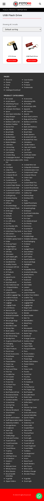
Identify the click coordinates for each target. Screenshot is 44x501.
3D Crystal (9, 99)
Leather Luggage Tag (13, 295)
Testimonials (28, 87)
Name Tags (28, 333)
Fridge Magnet (11, 246)
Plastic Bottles (10, 361)
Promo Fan (9, 382)
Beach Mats (28, 132)
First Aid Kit (27, 234)
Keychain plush (11, 282)
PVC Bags (9, 389)
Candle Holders (29, 145)
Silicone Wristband (12, 410)
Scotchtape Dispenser (31, 400)
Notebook (27, 336)
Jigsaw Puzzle (10, 277)
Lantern (26, 287)
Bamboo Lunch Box (30, 122)
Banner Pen (10, 127)
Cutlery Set (27, 193)
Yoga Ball (9, 479)
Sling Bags (27, 410)
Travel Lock (10, 446)
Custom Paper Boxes (13, 185)
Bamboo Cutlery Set (13, 122)
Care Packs (28, 152)
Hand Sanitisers (29, 259)
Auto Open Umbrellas (13, 114)
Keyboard (27, 280)
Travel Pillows (10, 448)
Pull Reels (9, 387)
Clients (8, 82)
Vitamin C (9, 461)
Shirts (26, 405)
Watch (8, 464)
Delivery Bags (28, 195)
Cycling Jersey (10, 195)
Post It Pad (27, 374)
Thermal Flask (29, 433)
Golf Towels (28, 257)
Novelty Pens (10, 338)
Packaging (9, 344)
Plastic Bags (28, 359)
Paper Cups (10, 346)
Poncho (26, 372)
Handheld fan (10, 262)
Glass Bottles (28, 252)
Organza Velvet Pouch (13, 341)
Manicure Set (10, 310)
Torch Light (27, 438)
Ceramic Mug (10, 155)
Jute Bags (9, 280)
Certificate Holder (30, 155)
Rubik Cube (28, 397)
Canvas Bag (10, 147)
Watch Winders (29, 464)
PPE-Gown (27, 379)
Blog (7, 87)
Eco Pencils (28, 223)
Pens (25, 351)
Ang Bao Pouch (11, 106)
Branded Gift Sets (30, 137)
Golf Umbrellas (11, 259)
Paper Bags (28, 344)
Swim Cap (9, 430)
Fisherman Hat (11, 236)
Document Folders (30, 206)
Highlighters (28, 264)
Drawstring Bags (29, 208)
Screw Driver (10, 402)
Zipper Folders (11, 481)
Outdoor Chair (29, 341)
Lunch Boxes (10, 308)
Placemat (9, 359)
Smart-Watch (10, 413)
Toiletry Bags (10, 436)
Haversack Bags (29, 262)
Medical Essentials (12, 315)
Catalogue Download (13, 90)
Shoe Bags (9, 407)
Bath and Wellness (30, 127)
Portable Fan (10, 374)
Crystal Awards (11, 180)
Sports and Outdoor (13, 418)
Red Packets (28, 392)
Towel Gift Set (10, 441)
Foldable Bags (29, 236)
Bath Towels (28, 129)
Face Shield (28, 231)
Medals (26, 313)
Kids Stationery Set (12, 285)
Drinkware (27, 211)
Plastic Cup (9, 364)
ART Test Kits (28, 111)
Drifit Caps (9, 211)
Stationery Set (29, 423)
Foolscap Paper (11, 244)
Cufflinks (27, 180)
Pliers (26, 366)
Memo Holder (28, 315)
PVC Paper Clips (29, 389)
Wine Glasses (10, 471)
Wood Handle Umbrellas (10, 475)
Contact (26, 82)
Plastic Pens (10, 366)
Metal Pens (28, 323)
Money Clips (10, 328)
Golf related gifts (11, 257)
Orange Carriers (29, 338)
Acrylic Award (10, 101)
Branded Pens (11, 140)
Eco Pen (8, 223)
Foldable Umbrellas (30, 239)
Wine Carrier (28, 469)
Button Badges (11, 142)
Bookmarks (10, 134)
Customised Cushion (13, 193)
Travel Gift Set (29, 443)
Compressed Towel (30, 172)
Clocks (26, 160)
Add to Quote (12, 60)
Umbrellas (9, 453)
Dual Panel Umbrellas (31, 213)
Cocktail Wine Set (30, 165)
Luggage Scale (11, 305)
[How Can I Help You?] (39, 496)
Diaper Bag (9, 201)
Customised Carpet (30, 190)
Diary (26, 201)
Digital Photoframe (30, 203)
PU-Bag (26, 384)
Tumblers (27, 451)
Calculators (28, 142)
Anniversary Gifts (30, 106)
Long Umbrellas (29, 300)
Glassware (9, 254)
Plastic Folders (29, 364)
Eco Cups (27, 218)
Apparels (27, 109)
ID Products (10, 272)
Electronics (12, 10)
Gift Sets (9, 252)
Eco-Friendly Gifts (12, 226)
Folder (8, 241)
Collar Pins (9, 170)
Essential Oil (28, 229)
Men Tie (26, 318)
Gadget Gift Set (11, 249)
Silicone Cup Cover (30, 407)
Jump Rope (27, 277)
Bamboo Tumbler (12, 124)
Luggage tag (28, 305)
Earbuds (9, 216)
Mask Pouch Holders (31, 310)
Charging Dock (29, 157)
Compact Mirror (11, 172)
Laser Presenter (29, 292)
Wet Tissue (28, 466)
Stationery (27, 420)
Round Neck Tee (11, 397)
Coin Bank (9, 167)
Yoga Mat (27, 479)
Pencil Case (10, 351)
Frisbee (26, 246)
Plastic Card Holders (31, 361)
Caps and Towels (30, 147)
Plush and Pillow (11, 369)
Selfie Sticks (28, 402)
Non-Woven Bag (11, 336)
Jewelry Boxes (29, 275)
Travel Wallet (28, 448)
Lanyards (9, 290)
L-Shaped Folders (12, 287)
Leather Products (12, 298)
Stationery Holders (12, 423)
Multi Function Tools (12, 333)
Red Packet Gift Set (12, 392)
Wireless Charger (30, 471)
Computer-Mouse (30, 175)
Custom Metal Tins (30, 183)
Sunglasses (10, 428)
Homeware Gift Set (12, 267)
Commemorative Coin (31, 170)
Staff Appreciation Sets (14, 420)
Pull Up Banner (29, 387)
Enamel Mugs (10, 229)
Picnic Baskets (29, 356)
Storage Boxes (11, 425)
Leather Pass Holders (31, 295)
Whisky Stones (11, 469)
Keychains (27, 282)
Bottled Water (10, 137)
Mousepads (28, 328)
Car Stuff (27, 150)
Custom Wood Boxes (31, 188)
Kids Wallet (28, 285)
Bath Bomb (9, 129)
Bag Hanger (10, 119)
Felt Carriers (10, 234)
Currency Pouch (11, 183)
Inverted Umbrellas (30, 272)
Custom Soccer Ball (12, 188)
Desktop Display (11, 198)
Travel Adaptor (29, 441)
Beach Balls (10, 132)
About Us (9, 80)
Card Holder (10, 152)
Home (8, 85)
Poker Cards (28, 369)
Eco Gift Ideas (10, 221)
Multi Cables (10, 331)
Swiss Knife (28, 430)
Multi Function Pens (30, 331)
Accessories (28, 99)
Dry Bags (9, 213)
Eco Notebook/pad (30, 221)
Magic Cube (28, 308)
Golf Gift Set (28, 254)
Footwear (27, 244)
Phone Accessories (12, 354)
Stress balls (28, 425)
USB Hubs (27, 456)
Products (5, 10)
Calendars (9, 145)
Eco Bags (9, 218)
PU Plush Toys (11, 384)
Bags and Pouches (30, 119)
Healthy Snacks (11, 264)
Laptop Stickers (11, 292)
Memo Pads (10, 318)
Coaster (8, 165)
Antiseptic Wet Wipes (13, 109)
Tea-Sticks (9, 433)
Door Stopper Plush (12, 208)
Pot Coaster (10, 377)
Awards (26, 114)
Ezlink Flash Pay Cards (13, 231)
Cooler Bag (9, 178)
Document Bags (11, 206)
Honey (26, 267)
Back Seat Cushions (31, 117)
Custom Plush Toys (30, 185)
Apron (8, 111)
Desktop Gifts (28, 198)
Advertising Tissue (12, 104)
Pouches (27, 377)
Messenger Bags (11, 321)
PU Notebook (28, 382)
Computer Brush (11, 175)
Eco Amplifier (28, 216)
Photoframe (10, 356)
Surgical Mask (29, 428)
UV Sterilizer (10, 458)
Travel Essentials (12, 443)
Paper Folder (28, 346)
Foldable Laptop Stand (13, 239)
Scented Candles (12, 400)
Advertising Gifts (29, 101)
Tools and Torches (12, 438)
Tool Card (27, 436)
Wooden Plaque (29, 474)
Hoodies (9, 269)
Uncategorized (29, 453)
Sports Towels (29, 418)
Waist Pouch (28, 461)
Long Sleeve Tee (11, 300)
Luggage (9, 303)
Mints (26, 326)
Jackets (8, 275)
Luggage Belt (28, 303)
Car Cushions (10, 150)
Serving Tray (10, 405)
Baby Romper (10, 117)
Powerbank (10, 379)
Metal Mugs (10, 323)
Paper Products (11, 349)
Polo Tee (9, 372)
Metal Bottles (28, 321)
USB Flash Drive (11, 456)
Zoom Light (27, 481)
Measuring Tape (11, 313)
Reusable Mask (29, 395)
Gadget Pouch (29, 249)
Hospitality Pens (29, 269)
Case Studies (28, 80)
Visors (26, 458)
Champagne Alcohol (13, 157)
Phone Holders (29, 354)
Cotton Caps (28, 178)
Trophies (9, 451)
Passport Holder (29, 349)
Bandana (27, 124)
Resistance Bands (12, 395)
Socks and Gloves (30, 413)
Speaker (9, 415)
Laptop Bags (28, 290)
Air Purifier (27, 104)
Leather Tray (28, 298)
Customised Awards (13, 190)
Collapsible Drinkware (31, 167)
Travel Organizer (30, 446)
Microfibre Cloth (11, 326)
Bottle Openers (29, 134)
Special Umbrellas (30, 415)
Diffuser (9, 203)
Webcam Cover (11, 466)
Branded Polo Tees (30, 140)
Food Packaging (29, 241)
